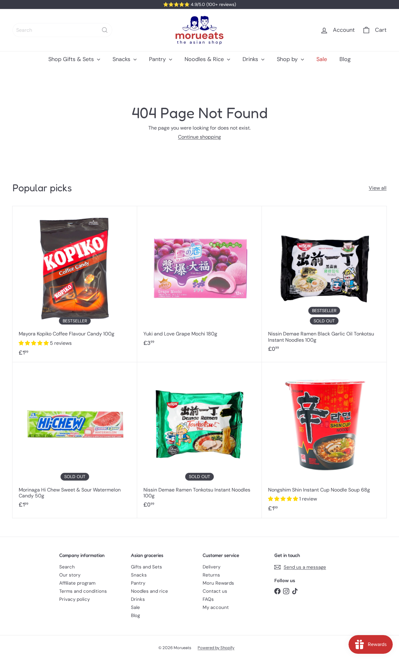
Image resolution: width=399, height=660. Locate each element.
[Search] (104, 30)
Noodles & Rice (205, 59)
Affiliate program (77, 583)
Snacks (122, 59)
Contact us (215, 591)
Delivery (211, 567)
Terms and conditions (83, 591)
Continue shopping (199, 137)
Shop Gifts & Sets (71, 59)
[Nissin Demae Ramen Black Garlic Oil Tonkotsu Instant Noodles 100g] (324, 282)
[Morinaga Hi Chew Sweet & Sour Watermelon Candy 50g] (74, 438)
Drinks (251, 59)
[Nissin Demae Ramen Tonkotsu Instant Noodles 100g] (199, 438)
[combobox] (62, 30)
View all (378, 188)
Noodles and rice (149, 591)
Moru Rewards (218, 583)
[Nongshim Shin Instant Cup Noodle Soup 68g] (324, 440)
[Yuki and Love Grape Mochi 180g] (199, 279)
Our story (69, 575)
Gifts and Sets (146, 567)
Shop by (288, 59)
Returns (211, 575)
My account (216, 607)
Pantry (158, 59)
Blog (345, 59)
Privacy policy (74, 599)
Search (67, 567)
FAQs (208, 599)
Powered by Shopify (216, 647)
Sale (321, 59)
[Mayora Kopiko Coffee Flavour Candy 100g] (74, 284)
